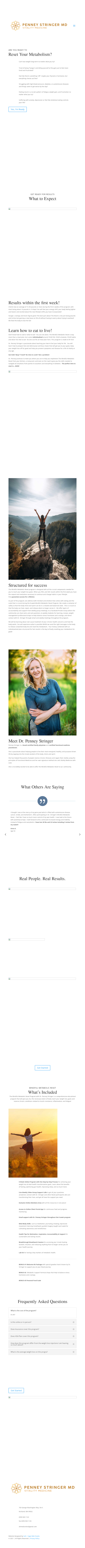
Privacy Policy (34, 1538)
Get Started (42, 1067)
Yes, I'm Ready (17, 109)
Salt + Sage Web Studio (31, 1536)
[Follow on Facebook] (10, 1500)
